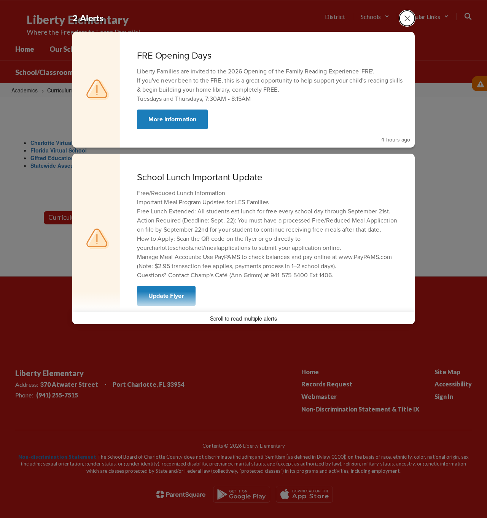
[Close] (407, 18)
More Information (172, 119)
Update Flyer (166, 295)
